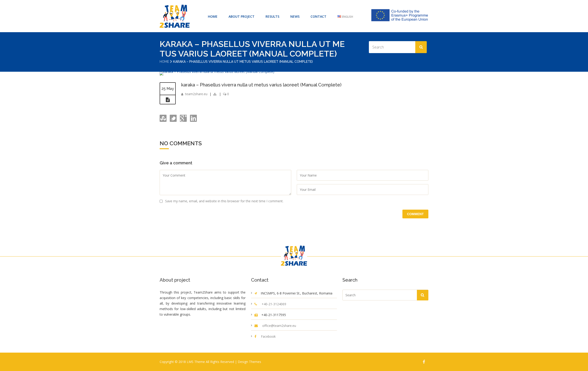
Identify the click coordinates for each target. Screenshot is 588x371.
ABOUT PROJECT (241, 16)
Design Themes (249, 362)
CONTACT (318, 16)
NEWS (295, 16)
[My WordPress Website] (175, 16)
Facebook (268, 336)
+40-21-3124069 (274, 304)
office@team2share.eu (279, 325)
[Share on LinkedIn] (193, 120)
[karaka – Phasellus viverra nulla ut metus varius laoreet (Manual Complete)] (217, 71)
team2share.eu (196, 94)
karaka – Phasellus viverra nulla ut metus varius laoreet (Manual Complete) (261, 85)
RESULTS (272, 16)
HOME (213, 16)
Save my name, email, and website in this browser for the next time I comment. (224, 201)
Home (164, 61)
